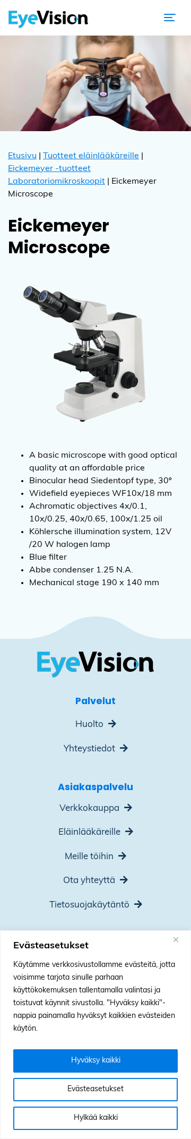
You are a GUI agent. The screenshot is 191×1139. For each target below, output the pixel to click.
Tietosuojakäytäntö (90, 905)
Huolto (90, 724)
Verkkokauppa (90, 808)
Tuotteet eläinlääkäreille (91, 156)
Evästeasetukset (95, 1089)
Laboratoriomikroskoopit (56, 181)
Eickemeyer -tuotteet (49, 169)
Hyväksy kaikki (95, 1061)
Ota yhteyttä (90, 880)
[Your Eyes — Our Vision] (48, 17)
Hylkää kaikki (96, 1118)
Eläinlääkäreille (90, 832)
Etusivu (22, 156)
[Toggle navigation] (170, 17)
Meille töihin (90, 856)
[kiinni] (179, 939)
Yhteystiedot (90, 748)
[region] (95, 1034)
